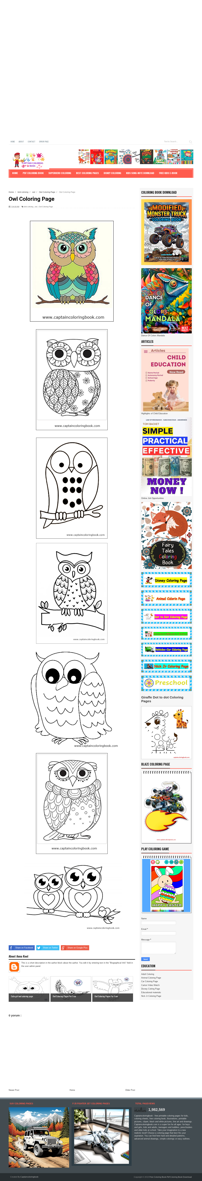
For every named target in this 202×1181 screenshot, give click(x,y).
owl (36, 207)
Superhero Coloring (59, 173)
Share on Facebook (24, 948)
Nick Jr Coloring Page (151, 996)
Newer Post (14, 1090)
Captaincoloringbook (29, 1177)
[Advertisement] (94, 22)
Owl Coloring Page (46, 207)
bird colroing (28, 207)
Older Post (130, 1090)
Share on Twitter (50, 948)
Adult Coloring (147, 974)
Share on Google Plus (78, 948)
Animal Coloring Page (151, 978)
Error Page (44, 141)
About (21, 141)
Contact (31, 141)
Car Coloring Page (149, 981)
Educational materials (151, 992)
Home (13, 141)
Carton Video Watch (150, 985)
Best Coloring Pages (87, 173)
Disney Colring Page (150, 989)
